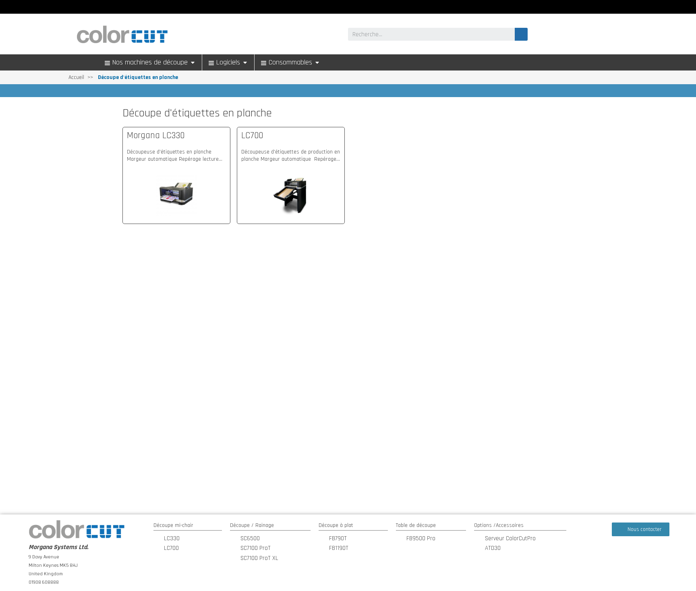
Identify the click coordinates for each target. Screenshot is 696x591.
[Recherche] (521, 34)
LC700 (252, 135)
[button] (640, 529)
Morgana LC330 (155, 135)
